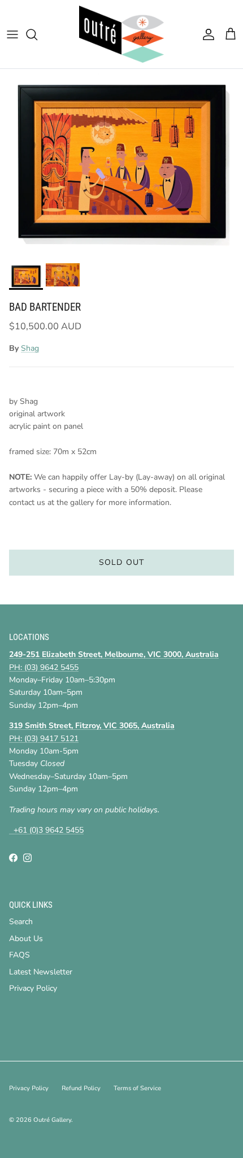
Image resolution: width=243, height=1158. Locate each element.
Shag (30, 348)
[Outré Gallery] (121, 34)
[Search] (37, 34)
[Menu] (12, 34)
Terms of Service (137, 1088)
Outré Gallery (52, 1120)
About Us (26, 938)
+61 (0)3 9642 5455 (46, 830)
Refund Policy (81, 1088)
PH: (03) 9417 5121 (44, 738)
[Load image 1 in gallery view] (121, 163)
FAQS (19, 955)
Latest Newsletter (40, 972)
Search (21, 921)
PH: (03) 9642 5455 (44, 667)
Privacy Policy (33, 988)
